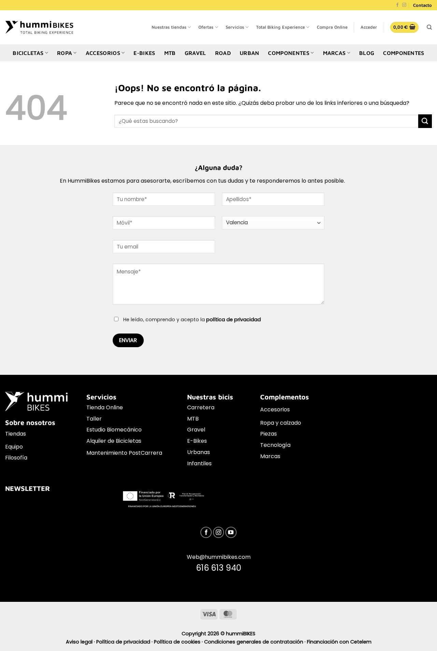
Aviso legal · (81, 641)
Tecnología (275, 445)
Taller (94, 419)
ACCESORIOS (103, 53)
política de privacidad (233, 319)
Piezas (268, 434)
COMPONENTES (288, 53)
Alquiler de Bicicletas (113, 441)
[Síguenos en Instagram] (404, 5)
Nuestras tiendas (169, 27)
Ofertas (205, 27)
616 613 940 (218, 568)
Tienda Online (104, 407)
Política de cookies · (179, 641)
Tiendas (15, 434)
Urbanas (198, 452)
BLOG (366, 53)
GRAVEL (195, 53)
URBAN (249, 53)
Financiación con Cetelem (339, 641)
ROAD (223, 53)
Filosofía (16, 458)
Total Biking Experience (280, 27)
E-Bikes (197, 441)
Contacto (422, 5)
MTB (170, 53)
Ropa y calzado (280, 423)
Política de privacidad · (125, 641)
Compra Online (332, 27)
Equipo (14, 447)
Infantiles (199, 463)
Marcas (270, 456)
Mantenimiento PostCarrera (124, 453)
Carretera (200, 407)
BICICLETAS (28, 53)
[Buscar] (429, 27)
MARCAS (334, 53)
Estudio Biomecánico (114, 430)
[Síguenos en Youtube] (231, 532)
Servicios (235, 27)
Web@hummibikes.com (219, 557)
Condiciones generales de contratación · (255, 641)
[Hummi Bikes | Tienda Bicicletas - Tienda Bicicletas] (39, 27)
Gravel (196, 430)
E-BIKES (144, 53)
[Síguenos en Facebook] (397, 5)
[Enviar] (425, 121)
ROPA (64, 53)
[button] (369, 27)
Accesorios (275, 409)
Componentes (403, 53)
